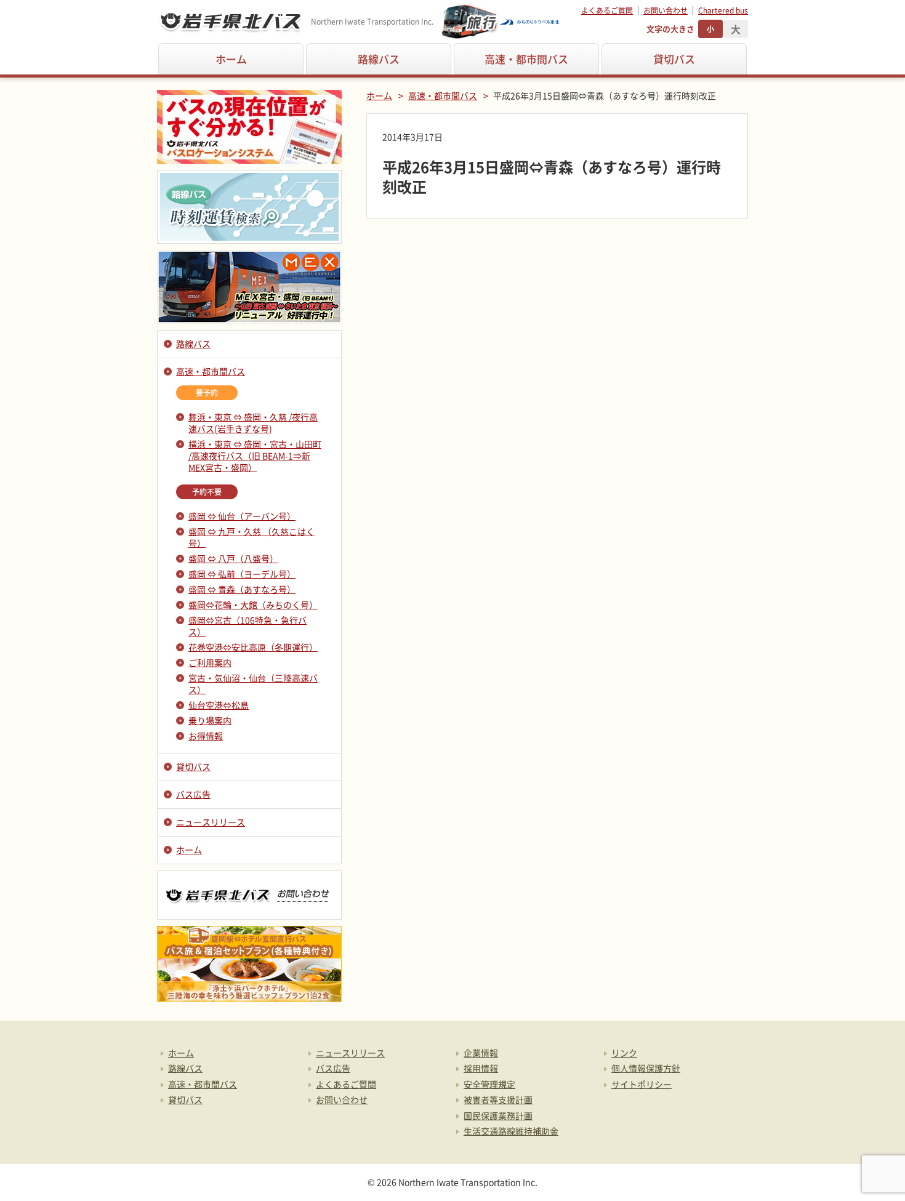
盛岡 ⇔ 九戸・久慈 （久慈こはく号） (251, 537)
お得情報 (205, 735)
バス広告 (193, 794)
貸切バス (674, 58)
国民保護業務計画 (498, 1115)
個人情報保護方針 (645, 1068)
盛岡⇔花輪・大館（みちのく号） (253, 604)
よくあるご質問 (607, 10)
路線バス (379, 58)
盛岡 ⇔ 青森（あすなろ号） (242, 589)
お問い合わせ (665, 10)
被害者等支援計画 (498, 1099)
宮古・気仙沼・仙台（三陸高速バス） (253, 684)
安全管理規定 (489, 1084)
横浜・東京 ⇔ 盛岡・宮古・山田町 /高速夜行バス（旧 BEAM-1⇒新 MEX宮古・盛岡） (254, 455)
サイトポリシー (641, 1084)
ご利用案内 (209, 662)
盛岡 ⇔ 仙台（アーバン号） (242, 516)
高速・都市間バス (526, 58)
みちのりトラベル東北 (501, 21)
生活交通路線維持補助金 (511, 1131)
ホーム (231, 58)
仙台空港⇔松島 (218, 705)
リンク (624, 1052)
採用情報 (481, 1068)
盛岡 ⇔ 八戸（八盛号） (233, 558)
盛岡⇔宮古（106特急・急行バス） (247, 626)
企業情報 (481, 1052)
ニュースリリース (210, 822)
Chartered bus (723, 10)
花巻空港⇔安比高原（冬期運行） (253, 647)
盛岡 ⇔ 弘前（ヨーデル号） (242, 574)
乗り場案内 (209, 720)
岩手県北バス (231, 21)
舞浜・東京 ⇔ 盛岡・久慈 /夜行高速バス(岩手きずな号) (253, 423)
